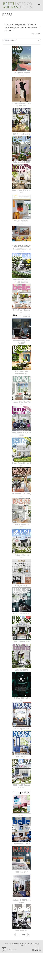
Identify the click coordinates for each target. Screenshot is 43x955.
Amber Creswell (20, 953)
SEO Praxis (28, 953)
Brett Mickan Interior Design (20, 943)
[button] (21, 40)
